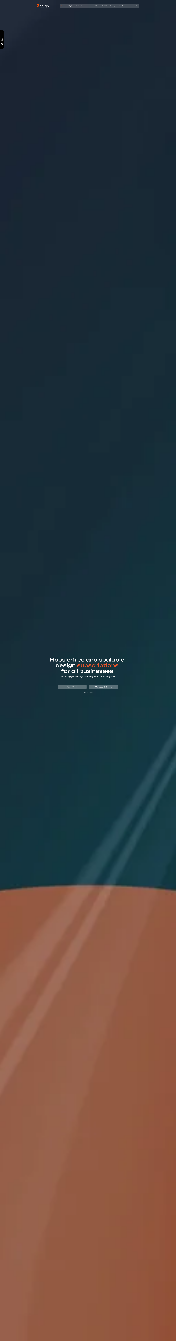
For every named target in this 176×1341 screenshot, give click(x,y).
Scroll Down (88, 692)
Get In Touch (72, 687)
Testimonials (124, 6)
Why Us (70, 6)
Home (63, 6)
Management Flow (93, 6)
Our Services (80, 6)
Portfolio (105, 6)
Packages (113, 6)
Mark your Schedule (103, 687)
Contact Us (134, 6)
